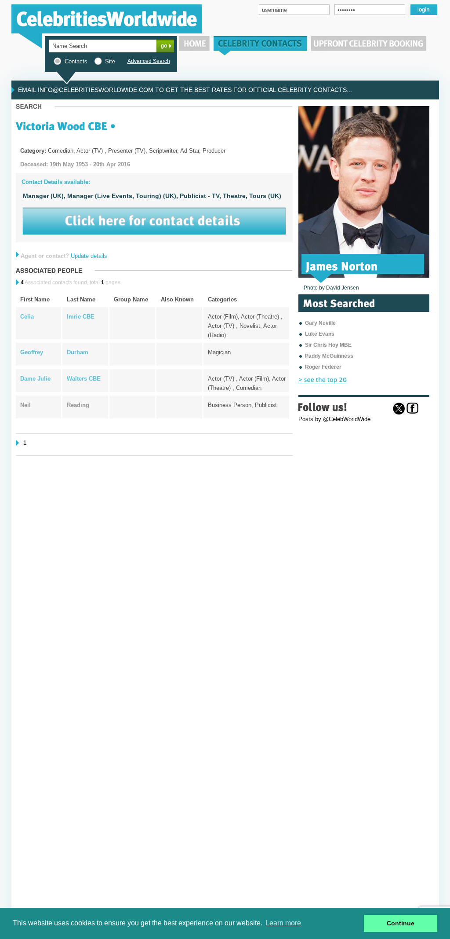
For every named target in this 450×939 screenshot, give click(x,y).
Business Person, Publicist (242, 405)
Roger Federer (323, 367)
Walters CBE (84, 378)
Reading (78, 405)
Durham (77, 352)
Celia (27, 316)
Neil (25, 405)
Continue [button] (400, 923)
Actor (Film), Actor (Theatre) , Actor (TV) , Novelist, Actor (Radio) (245, 325)
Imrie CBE (80, 316)
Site (110, 61)
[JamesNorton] (342, 265)
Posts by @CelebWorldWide (334, 419)
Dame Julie (35, 378)
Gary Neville (320, 323)
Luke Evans (319, 334)
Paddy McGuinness (329, 356)
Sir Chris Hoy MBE (328, 345)
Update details (89, 256)
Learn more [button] (283, 923)
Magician (219, 352)
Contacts (76, 61)
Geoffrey (31, 352)
